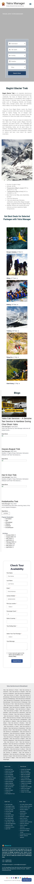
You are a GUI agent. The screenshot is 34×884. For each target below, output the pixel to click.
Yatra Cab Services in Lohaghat (11, 747)
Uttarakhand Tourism (9, 827)
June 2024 (9, 544)
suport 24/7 (7, 828)
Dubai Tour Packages (25, 776)
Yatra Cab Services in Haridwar (11, 716)
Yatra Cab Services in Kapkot (17, 738)
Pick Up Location (11, 603)
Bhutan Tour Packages (25, 772)
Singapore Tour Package (26, 786)
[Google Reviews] (7, 878)
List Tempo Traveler (9, 814)
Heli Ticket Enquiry (9, 818)
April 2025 (9, 540)
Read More (5, 434)
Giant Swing (10, 383)
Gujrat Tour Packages (9, 785)
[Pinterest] (27, 878)
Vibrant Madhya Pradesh (10, 778)
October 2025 (10, 535)
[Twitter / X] (25, 878)
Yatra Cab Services (9, 786)
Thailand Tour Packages (26, 783)
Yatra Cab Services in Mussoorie (17, 712)
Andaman (8, 525)
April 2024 (9, 547)
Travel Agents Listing (9, 806)
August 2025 (9, 537)
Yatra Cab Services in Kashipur (20, 755)
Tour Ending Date (11, 626)
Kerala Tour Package (9, 771)
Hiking (8, 278)
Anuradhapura (9, 527)
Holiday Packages (9, 790)
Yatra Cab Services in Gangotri (17, 691)
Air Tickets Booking (9, 820)
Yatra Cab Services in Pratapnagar (19, 702)
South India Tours (9, 769)
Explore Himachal (9, 781)
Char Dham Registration (10, 823)
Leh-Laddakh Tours (9, 776)
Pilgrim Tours (8, 788)
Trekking (9, 331)
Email (8, 588)
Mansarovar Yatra (9, 825)
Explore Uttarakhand (9, 779)
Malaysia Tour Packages (26, 779)
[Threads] (16, 878)
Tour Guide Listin (9, 816)
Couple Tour (7, 792)
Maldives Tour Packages (26, 781)
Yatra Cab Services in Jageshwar (22, 745)
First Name (9, 573)
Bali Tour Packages (25, 771)
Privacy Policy (12, 656)
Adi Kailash (8, 519)
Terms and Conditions (15, 654)
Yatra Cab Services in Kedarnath (17, 696)
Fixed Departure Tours (10, 793)
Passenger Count (11, 611)
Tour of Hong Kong (25, 778)
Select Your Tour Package (14, 633)
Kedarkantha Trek (10, 501)
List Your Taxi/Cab (9, 811)
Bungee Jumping (11, 252)
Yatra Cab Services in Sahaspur (17, 707)
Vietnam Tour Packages (26, 792)
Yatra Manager (15, 3)
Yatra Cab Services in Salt (11, 742)
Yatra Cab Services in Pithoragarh (11, 736)
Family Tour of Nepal (25, 788)
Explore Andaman (9, 772)
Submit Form (17, 661)
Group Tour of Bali (25, 790)
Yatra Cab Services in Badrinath (22, 693)
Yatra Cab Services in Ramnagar (17, 754)
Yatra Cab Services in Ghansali (23, 698)
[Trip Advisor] (22, 878)
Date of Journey (11, 618)
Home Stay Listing (9, 809)
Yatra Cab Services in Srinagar (20, 729)
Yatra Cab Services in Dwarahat (22, 740)
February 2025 (10, 542)
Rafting (9, 304)
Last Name (9, 580)
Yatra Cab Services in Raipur (23, 709)
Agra (6, 520)
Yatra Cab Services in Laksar (11, 726)
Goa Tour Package (9, 774)
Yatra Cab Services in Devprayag (11, 700)
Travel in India (7, 766)
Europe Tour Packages (26, 769)
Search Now (17, 73)
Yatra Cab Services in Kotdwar (17, 733)
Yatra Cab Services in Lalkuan (17, 749)
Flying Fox (10, 357)
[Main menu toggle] (30, 4)
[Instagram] (13, 878)
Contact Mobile (11, 595)
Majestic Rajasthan (9, 783)
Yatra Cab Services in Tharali (11, 695)
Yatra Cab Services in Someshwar (17, 743)
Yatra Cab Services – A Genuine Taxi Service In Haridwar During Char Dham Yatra (17, 421)
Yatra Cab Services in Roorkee (16, 722)
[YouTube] (20, 878)
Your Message (11, 641)
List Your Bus (8, 813)
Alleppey (7, 524)
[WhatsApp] (9, 878)
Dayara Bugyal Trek (11, 449)
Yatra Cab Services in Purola (10, 690)
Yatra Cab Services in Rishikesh (22, 714)
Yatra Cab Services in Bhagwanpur (18, 719)
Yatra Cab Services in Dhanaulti (22, 703)
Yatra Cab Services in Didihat (22, 735)
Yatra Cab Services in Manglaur (22, 724)
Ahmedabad (8, 522)
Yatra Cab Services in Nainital (20, 750)
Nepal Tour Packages (25, 774)
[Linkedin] (18, 878)
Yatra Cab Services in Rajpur (11, 710)
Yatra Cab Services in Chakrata (11, 705)
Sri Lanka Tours (24, 785)
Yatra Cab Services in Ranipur (14, 717)
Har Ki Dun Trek (9, 475)
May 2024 (9, 545)
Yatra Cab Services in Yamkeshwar (16, 728)
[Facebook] (11, 878)
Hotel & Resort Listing (10, 808)
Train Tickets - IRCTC (9, 821)
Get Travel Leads (8, 804)
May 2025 (9, 538)
